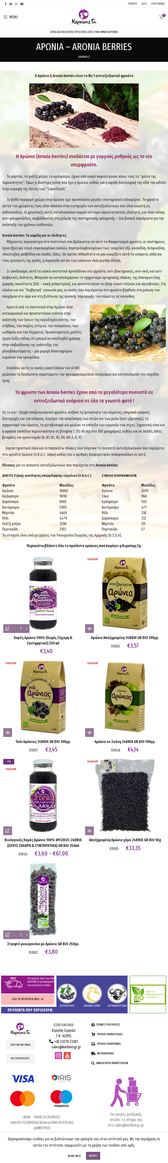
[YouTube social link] (22, 4)
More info (74, 1156)
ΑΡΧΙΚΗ (83, 57)
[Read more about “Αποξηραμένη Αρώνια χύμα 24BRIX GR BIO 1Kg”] (89, 830)
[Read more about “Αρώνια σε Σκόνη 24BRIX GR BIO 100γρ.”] (89, 732)
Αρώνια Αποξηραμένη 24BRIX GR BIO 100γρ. (125, 637)
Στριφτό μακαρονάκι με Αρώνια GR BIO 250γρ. (43, 944)
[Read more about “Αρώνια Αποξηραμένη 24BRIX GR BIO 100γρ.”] (89, 628)
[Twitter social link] (11, 4)
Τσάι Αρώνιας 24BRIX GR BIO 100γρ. (43, 741)
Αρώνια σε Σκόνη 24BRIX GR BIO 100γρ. (124, 741)
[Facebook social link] (5, 4)
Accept (93, 1155)
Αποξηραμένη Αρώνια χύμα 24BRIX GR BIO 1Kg (125, 840)
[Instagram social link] (16, 4)
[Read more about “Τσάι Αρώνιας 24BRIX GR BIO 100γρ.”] (7, 732)
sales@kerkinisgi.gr (66, 1047)
